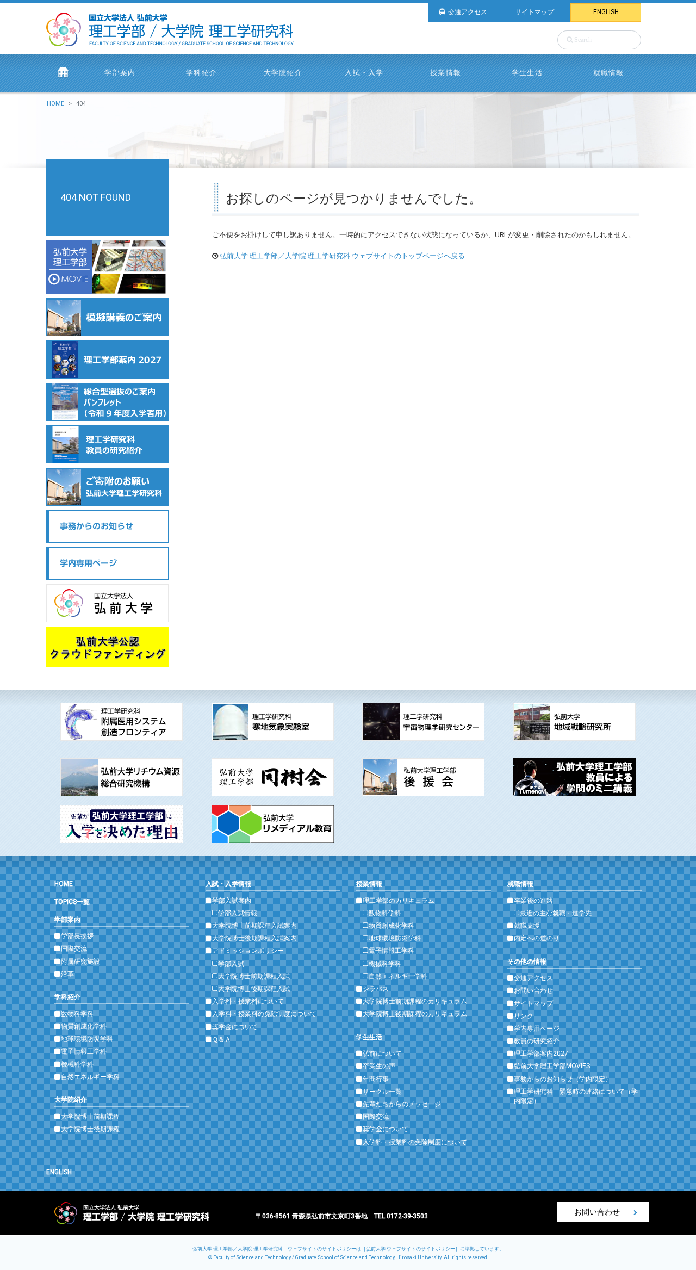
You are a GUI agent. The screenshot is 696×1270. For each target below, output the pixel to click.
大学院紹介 (70, 1100)
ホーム (63, 72)
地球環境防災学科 (87, 1039)
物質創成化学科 (84, 1026)
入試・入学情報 (228, 884)
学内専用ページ (537, 1028)
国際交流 (74, 948)
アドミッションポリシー (248, 951)
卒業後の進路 (533, 901)
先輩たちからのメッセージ (402, 1104)
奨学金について (235, 1027)
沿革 (67, 974)
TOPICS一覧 (72, 902)
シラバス (376, 989)
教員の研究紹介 (537, 1041)
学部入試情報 (237, 913)
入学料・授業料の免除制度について (264, 1014)
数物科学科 (77, 1014)
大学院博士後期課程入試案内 (254, 938)
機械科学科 (77, 1064)
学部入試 (231, 964)
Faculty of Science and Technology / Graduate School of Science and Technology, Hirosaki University (327, 1257)
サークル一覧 (382, 1091)
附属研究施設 (80, 961)
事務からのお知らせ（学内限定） (563, 1079)
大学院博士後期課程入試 (254, 989)
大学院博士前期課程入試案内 (254, 926)
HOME (55, 103)
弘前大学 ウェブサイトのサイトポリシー (410, 1249)
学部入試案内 (231, 901)
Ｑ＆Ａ (221, 1039)
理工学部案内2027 (541, 1053)
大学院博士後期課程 (90, 1129)
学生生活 (369, 1037)
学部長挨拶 (77, 936)
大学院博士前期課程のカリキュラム (415, 1001)
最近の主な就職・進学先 (556, 913)
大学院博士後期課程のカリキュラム (415, 1014)
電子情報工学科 (84, 1051)
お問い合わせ (533, 990)
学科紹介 (67, 997)
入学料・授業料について (248, 1001)
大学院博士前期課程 (90, 1116)
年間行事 (376, 1079)
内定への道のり (537, 938)
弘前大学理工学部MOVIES (552, 1066)
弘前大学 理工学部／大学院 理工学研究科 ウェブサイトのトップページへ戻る (342, 256)
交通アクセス (467, 12)
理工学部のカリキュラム (398, 901)
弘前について (382, 1053)
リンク (523, 1016)
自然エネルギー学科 (90, 1077)
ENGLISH (606, 12)
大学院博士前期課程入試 (254, 976)
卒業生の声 (379, 1066)
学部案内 (67, 920)
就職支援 (527, 926)
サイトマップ (534, 12)
